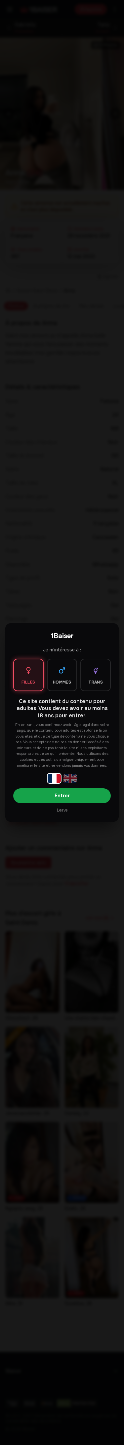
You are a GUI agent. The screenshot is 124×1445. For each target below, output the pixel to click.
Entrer (62, 796)
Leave (62, 810)
